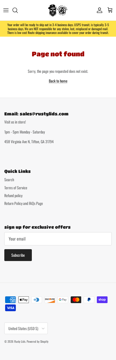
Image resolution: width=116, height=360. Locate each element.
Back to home (58, 81)
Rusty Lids (19, 341)
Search (9, 179)
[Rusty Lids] (58, 10)
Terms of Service (15, 187)
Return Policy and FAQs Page (23, 203)
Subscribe (18, 255)
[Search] (18, 10)
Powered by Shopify (37, 341)
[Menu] (6, 10)
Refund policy (13, 195)
